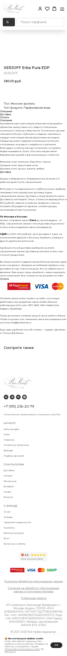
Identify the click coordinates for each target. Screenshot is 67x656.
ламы (50, 591)
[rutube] (18, 397)
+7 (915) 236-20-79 (19, 406)
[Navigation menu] (62, 8)
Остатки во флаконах (16, 445)
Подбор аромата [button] (14, 455)
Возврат (9, 486)
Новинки (9, 439)
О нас (7, 511)
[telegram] (12, 397)
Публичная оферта (33, 598)
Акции (7, 491)
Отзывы (8, 517)
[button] (40, 8)
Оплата (8, 475)
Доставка (10, 470)
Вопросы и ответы (14, 543)
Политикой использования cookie (22, 649)
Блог (7, 538)
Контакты (9, 527)
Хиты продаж (12, 429)
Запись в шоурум (14, 533)
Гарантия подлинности (18, 522)
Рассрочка (10, 481)
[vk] (6, 397)
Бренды (9, 450)
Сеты (7, 434)
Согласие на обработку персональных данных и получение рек (33, 589)
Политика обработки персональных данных (33, 581)
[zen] (24, 397)
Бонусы (8, 497)
